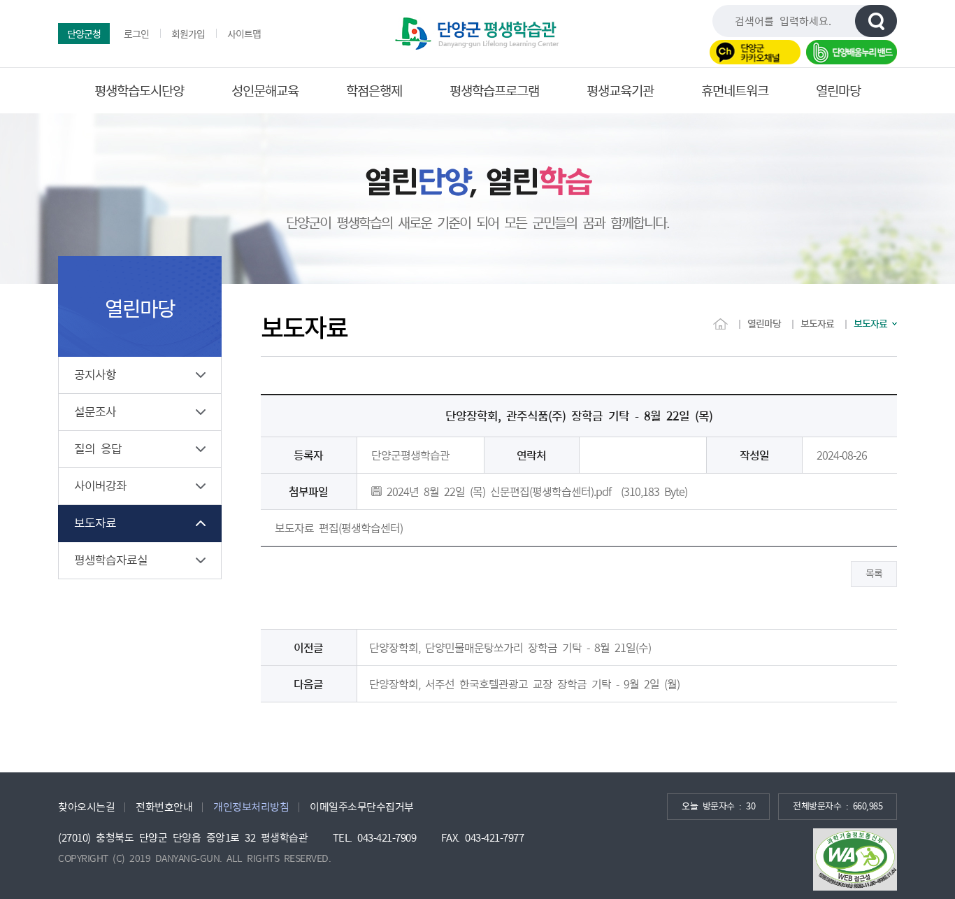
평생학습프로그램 (494, 90)
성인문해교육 (265, 90)
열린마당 (838, 90)
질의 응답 (98, 449)
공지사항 (95, 375)
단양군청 (84, 34)
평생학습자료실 (111, 560)
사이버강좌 (100, 486)
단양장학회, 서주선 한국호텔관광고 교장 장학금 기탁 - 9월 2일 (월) (524, 684)
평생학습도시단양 (139, 90)
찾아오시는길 (86, 807)
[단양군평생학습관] (477, 33)
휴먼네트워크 (734, 90)
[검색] (876, 21)
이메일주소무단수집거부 (362, 807)
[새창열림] (855, 859)
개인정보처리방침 (251, 807)
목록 (874, 574)
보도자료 (95, 523)
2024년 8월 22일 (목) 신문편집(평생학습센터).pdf (496, 491)
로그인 (136, 34)
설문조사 (95, 412)
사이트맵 (244, 34)
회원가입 (188, 34)
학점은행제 (374, 90)
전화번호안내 (164, 807)
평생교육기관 (620, 90)
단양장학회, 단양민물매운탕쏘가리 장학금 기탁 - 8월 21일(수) (510, 647)
